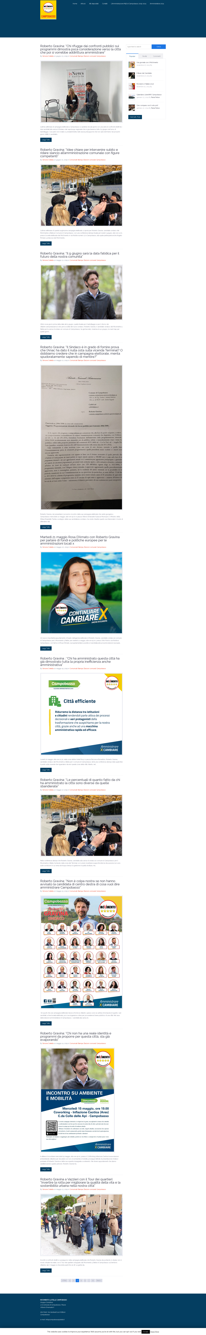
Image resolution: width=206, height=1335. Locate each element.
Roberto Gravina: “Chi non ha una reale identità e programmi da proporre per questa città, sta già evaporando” (75, 1036)
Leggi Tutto (46, 140)
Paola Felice (155, 97)
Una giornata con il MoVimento (147, 62)
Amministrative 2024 (157, 4)
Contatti (104, 4)
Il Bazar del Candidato (144, 73)
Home (75, 4)
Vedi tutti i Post (135, 117)
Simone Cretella (48, 56)
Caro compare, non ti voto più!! (147, 105)
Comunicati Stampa (76, 56)
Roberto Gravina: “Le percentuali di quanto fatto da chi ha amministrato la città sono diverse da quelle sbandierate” (80, 783)
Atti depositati (93, 4)
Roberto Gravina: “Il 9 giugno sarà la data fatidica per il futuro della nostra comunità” (79, 254)
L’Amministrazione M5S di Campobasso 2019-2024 (128, 4)
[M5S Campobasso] (48, 9)
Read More (154, 1332)
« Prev (64, 1280)
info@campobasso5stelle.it (54, 1319)
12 (93, 1280)
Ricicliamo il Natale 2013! (145, 84)
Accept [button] (145, 1332)
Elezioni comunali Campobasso (95, 56)
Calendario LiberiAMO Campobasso (149, 95)
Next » (99, 1280)
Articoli (83, 4)
